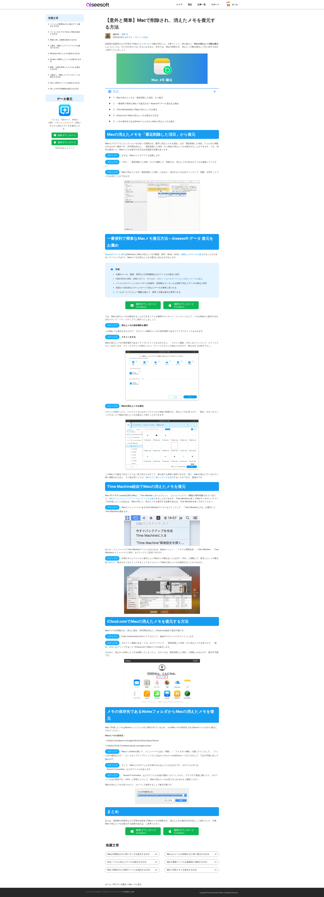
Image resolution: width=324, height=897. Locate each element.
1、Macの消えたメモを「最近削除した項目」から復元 (138, 97)
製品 (190, 4)
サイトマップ (90, 892)
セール (235, 4)
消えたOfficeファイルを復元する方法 (65, 83)
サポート (215, 4)
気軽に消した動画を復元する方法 (63, 40)
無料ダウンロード (67, 135)
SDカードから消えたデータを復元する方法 (126, 862)
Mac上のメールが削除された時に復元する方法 (188, 854)
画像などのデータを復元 (192, 254)
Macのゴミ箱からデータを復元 (160, 477)
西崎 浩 (125, 34)
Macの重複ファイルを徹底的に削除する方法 (187, 862)
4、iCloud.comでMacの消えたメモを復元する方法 (135, 115)
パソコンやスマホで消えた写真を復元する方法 (65, 33)
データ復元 (64, 99)
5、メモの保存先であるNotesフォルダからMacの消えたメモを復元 (144, 121)
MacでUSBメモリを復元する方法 (182, 870)
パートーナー (118, 892)
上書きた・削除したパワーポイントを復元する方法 (65, 76)
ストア (179, 4)
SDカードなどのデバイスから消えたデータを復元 (179, 279)
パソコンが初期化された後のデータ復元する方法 (65, 25)
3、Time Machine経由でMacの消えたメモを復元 (135, 109)
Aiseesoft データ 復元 (115, 254)
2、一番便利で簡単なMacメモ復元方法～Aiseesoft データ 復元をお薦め (146, 103)
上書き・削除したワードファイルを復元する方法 (65, 47)
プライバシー (108, 892)
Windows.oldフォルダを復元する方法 (65, 53)
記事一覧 (202, 4)
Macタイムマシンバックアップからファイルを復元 (132, 498)
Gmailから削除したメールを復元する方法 (65, 60)
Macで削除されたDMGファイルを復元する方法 (128, 870)
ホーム (108, 884)
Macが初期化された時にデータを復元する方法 (128, 854)
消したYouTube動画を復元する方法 (64, 89)
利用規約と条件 (129, 892)
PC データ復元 (141, 37)
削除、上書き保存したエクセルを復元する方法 (65, 68)
